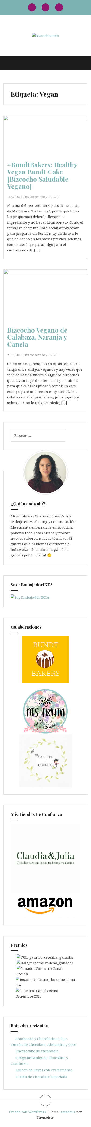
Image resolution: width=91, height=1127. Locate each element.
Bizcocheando (35, 197)
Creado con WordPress (27, 1112)
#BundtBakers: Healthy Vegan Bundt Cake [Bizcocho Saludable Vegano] (42, 175)
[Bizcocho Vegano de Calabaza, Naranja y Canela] (47, 302)
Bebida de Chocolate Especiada (41, 1076)
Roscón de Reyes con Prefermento (44, 1070)
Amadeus (67, 1112)
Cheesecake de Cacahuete (37, 1051)
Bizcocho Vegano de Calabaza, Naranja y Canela (37, 337)
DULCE (53, 197)
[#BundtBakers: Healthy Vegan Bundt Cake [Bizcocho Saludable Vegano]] (47, 143)
